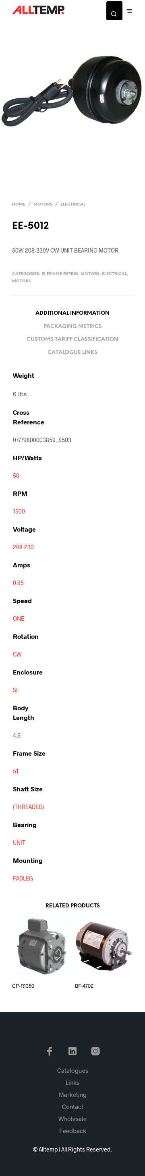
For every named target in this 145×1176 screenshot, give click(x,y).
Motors (42, 204)
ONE (18, 618)
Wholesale (72, 1118)
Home (18, 204)
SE (16, 690)
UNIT (19, 842)
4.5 (17, 735)
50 (16, 475)
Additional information (72, 313)
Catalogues (72, 1070)
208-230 (23, 547)
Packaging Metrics (73, 326)
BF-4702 (84, 985)
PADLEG (23, 878)
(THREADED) (28, 806)
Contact (72, 1106)
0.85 (18, 582)
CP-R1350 (23, 985)
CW (17, 654)
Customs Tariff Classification (72, 339)
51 (16, 771)
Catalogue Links (72, 352)
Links (72, 1082)
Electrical (72, 204)
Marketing (73, 1094)
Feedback (72, 1130)
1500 (19, 511)
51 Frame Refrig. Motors (70, 274)
